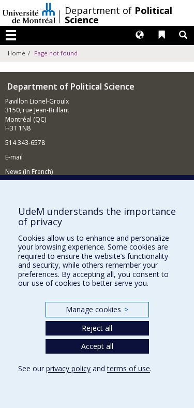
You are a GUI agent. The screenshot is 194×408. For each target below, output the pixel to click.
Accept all (97, 346)
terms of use (128, 368)
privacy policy (68, 368)
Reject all (97, 328)
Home (16, 53)
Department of (118, 15)
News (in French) (29, 171)
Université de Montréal (29, 13)
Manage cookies (97, 309)
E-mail (14, 157)
